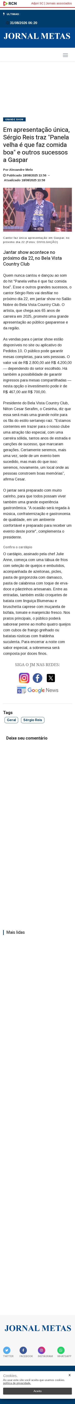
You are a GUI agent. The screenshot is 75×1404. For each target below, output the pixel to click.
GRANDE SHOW (14, 119)
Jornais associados (59, 3)
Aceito (38, 1391)
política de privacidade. (17, 1383)
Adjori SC (37, 3)
